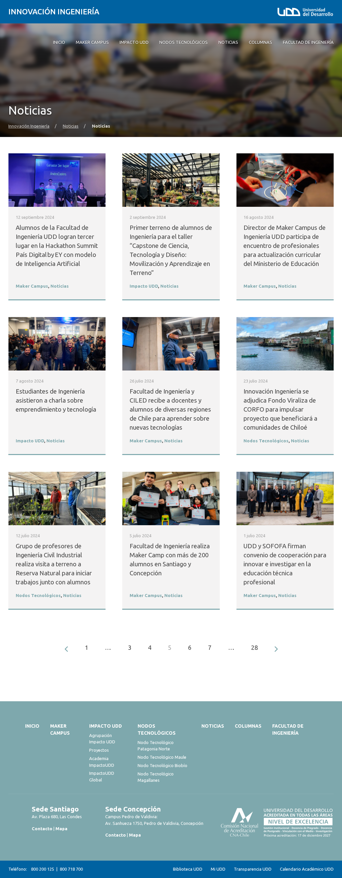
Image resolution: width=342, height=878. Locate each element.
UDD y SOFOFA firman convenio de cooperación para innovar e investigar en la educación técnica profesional (284, 564)
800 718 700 (71, 869)
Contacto (42, 828)
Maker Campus (32, 286)
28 (254, 647)
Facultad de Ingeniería (288, 729)
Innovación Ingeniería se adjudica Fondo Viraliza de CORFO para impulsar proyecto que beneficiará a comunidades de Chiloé (280, 409)
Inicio (32, 726)
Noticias (70, 126)
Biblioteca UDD (187, 869)
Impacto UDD (144, 286)
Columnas (248, 726)
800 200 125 (42, 869)
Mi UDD (218, 869)
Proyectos (99, 750)
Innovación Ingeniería (53, 11)
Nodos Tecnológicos (266, 440)
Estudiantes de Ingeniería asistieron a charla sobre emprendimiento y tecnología (57, 400)
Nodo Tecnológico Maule (162, 757)
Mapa (61, 828)
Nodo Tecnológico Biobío (162, 765)
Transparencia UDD (253, 869)
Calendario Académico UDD (307, 869)
